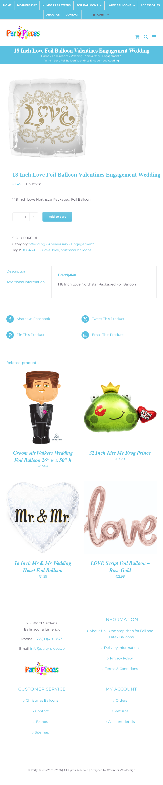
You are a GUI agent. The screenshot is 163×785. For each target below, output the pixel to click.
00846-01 (30, 250)
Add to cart (57, 216)
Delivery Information (121, 648)
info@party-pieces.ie (47, 649)
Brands (42, 722)
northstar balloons (75, 250)
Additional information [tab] (26, 282)
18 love (45, 250)
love (55, 250)
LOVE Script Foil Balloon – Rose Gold (120, 566)
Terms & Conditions (121, 669)
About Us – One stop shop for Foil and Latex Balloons (121, 634)
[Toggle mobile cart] (137, 36)
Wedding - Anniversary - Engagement (61, 244)
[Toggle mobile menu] (154, 36)
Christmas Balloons (42, 700)
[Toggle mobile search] (146, 36)
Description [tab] (16, 271)
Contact (42, 711)
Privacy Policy (121, 658)
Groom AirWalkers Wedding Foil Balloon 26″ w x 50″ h (43, 456)
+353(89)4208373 (48, 639)
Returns (121, 711)
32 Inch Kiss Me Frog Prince (120, 452)
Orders (121, 700)
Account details (121, 722)
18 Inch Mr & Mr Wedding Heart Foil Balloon (42, 566)
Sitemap (42, 732)
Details (19, 410)
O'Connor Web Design (121, 770)
